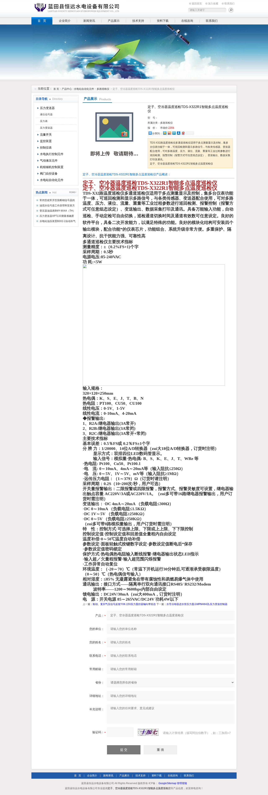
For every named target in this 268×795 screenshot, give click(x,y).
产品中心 (67, 88)
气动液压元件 (49, 160)
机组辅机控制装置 (51, 167)
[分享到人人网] (178, 133)
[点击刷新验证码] (148, 732)
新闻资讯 (89, 20)
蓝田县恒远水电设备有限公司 (78, 8)
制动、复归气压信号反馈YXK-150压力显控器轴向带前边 (124, 604)
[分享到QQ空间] (164, 133)
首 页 (42, 20)
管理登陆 (182, 783)
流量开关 (46, 134)
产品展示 (114, 20)
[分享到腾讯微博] (173, 133)
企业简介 (65, 20)
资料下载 (163, 20)
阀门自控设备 (49, 173)
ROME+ (72, 192)
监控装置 (46, 141)
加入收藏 (213, 3)
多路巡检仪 (103, 88)
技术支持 (138, 20)
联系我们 (229, 3)
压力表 (44, 121)
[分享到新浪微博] (169, 133)
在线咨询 (187, 20)
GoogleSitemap (167, 783)
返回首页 (197, 3)
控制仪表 (46, 147)
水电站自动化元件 (84, 88)
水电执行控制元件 (51, 154)
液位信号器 (46, 114)
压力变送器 (47, 108)
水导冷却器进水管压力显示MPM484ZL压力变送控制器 (196, 604)
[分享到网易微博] (183, 133)
